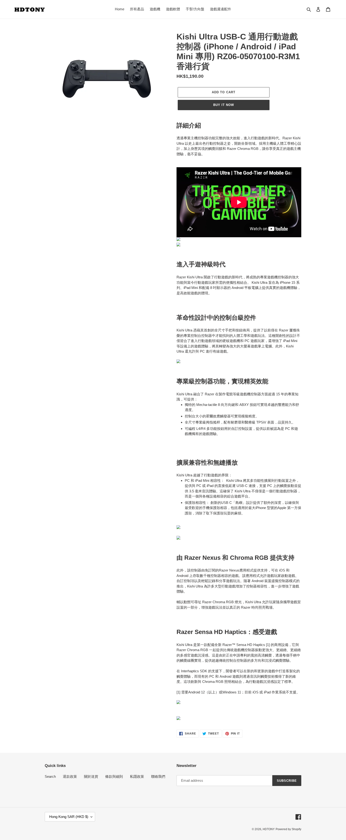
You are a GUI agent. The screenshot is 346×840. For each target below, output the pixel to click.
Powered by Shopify (288, 829)
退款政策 (70, 776)
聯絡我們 (158, 776)
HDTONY (269, 829)
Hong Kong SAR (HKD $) (68, 817)
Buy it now (223, 105)
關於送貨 (91, 776)
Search (50, 776)
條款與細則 (114, 776)
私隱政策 (137, 776)
